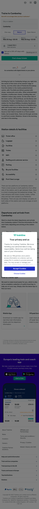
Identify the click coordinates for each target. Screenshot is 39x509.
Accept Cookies (19, 269)
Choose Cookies (19, 273)
